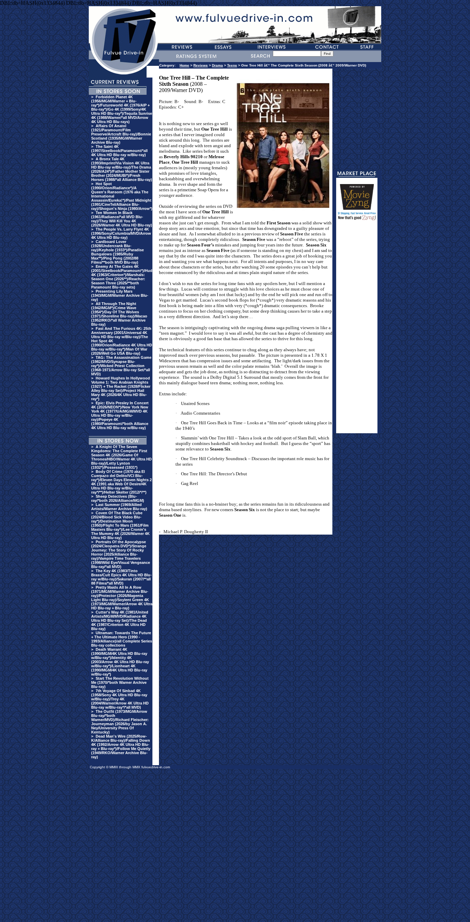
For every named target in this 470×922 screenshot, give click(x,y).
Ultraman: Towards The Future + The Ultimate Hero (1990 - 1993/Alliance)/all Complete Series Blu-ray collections (121, 639)
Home (184, 65)
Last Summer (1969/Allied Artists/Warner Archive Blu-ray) (119, 507)
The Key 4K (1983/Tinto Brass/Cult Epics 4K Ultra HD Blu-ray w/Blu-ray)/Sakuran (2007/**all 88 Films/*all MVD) (121, 577)
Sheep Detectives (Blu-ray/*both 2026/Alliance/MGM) (117, 498)
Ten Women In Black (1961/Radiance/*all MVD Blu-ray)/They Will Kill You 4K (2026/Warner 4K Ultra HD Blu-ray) (121, 219)
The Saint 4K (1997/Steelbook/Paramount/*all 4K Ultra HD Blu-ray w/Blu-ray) (119, 150)
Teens (232, 65)
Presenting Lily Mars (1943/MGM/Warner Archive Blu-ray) (119, 295)
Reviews (200, 65)
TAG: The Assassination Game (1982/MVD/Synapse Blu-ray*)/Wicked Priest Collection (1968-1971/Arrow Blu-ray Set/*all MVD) (121, 365)
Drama (217, 65)
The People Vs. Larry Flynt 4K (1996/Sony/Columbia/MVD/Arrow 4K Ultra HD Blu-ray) (121, 233)
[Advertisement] (356, 329)
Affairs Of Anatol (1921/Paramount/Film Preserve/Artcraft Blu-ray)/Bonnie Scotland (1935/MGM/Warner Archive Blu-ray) (121, 134)
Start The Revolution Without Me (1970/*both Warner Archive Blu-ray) (120, 682)
